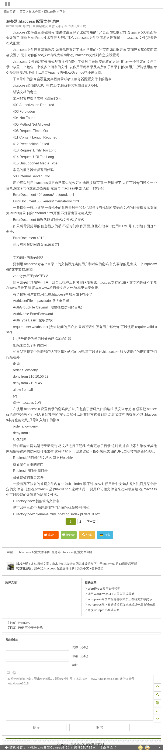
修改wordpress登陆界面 (103, 610)
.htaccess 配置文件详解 (34, 552)
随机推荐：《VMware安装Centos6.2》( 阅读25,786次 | (54, 747)
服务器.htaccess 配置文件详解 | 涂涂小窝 (61, 568)
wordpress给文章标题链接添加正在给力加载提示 (120, 599)
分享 (89, 535)
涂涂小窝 (79, 744)
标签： (11, 552)
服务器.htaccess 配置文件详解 (72, 552)
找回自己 (24, 623)
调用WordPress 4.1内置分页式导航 (111, 594)
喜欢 (52, 535)
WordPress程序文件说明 (104, 588)
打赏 (107, 535)
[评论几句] (157, 711)
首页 (22, 11)
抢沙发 (70, 535)
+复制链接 (96, 568)
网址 (75, 665)
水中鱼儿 (61, 563)
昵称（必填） (81, 647)
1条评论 (107, 747)
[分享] (157, 694)
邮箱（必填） (81, 656)
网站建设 (50, 11)
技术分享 (35, 11)
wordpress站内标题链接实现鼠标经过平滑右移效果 (121, 604)
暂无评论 (58, 26)
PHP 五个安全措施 (30, 627)
